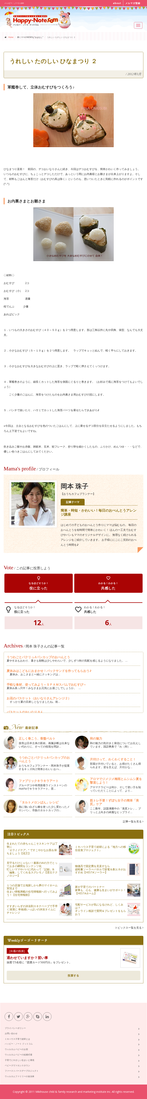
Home (10, 37)
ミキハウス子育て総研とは (17, 1038)
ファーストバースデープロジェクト (21, 1070)
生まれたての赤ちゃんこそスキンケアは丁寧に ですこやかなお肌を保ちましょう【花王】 (32, 848)
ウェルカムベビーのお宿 (16, 1049)
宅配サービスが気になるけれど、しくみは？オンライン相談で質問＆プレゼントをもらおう (100, 909)
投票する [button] (73, 975)
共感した (108, 583)
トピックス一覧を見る (128, 927)
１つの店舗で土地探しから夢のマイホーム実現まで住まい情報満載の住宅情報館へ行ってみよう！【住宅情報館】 (32, 890)
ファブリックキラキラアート (39, 781)
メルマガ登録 (132, 3)
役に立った (39, 583)
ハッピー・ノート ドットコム (19, 1043)
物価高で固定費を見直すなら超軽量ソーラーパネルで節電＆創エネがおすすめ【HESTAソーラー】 (100, 869)
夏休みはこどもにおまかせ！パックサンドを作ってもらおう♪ (49, 671)
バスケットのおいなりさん (25, 712)
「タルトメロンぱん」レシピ (39, 802)
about (117, 3)
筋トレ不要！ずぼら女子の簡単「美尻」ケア (114, 802)
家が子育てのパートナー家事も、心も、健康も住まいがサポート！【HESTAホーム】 (100, 890)
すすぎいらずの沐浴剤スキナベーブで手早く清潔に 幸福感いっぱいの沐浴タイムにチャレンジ (32, 909)
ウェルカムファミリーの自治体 (19, 1076)
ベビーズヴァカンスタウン (17, 1065)
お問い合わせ (11, 1033)
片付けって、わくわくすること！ (113, 759)
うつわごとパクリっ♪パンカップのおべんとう (38, 657)
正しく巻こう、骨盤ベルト (37, 738)
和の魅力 (96, 738)
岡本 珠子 (74, 486)
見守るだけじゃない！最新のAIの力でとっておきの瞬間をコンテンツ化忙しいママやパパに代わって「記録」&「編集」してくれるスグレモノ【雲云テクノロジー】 (32, 869)
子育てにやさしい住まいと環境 (19, 1060)
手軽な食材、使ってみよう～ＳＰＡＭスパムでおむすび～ (46, 684)
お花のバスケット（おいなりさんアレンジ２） (39, 698)
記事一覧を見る (132, 821)
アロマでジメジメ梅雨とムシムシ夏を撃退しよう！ (116, 781)
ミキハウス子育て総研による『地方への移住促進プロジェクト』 (100, 848)
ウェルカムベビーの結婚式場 (18, 1054)
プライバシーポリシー (15, 1028)
